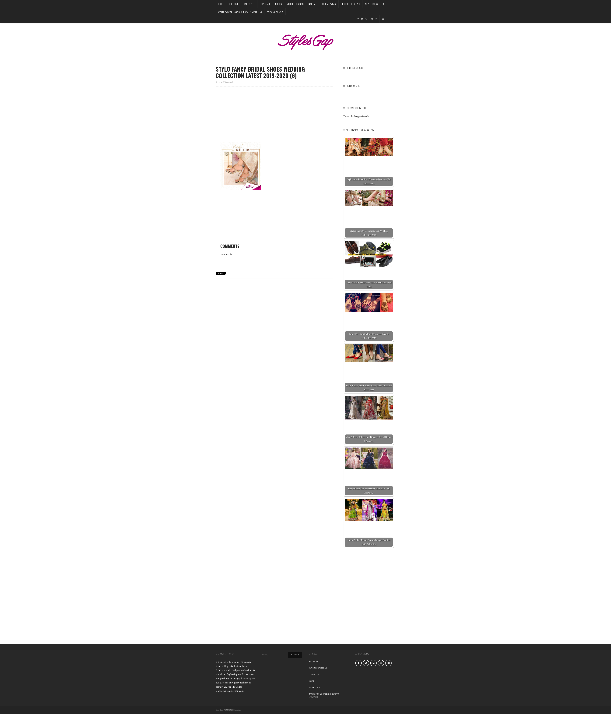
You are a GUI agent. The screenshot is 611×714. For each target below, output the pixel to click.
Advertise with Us (375, 4)
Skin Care (265, 4)
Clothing (234, 4)
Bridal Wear (329, 4)
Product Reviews (350, 4)
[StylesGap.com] (305, 41)
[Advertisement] (274, 116)
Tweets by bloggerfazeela (356, 116)
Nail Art (313, 4)
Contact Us (314, 674)
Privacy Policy (275, 11)
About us (313, 661)
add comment (227, 82)
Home (221, 4)
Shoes (278, 4)
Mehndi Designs (295, 4)
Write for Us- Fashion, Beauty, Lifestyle (240, 11)
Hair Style (249, 4)
